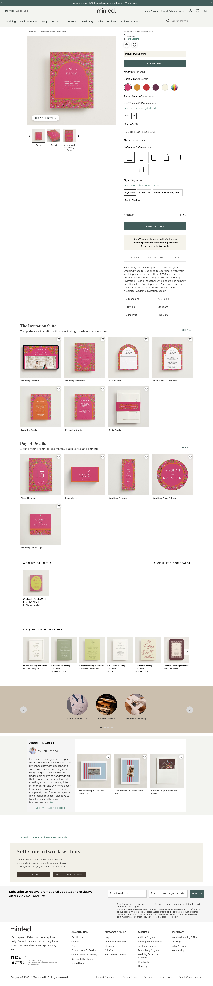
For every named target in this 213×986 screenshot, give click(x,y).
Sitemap (148, 977)
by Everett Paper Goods (89, 668)
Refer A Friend (179, 945)
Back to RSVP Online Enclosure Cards (47, 31)
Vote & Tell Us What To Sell (69, 874)
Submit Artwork (169, 11)
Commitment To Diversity (84, 954)
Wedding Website (30, 380)
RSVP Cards (115, 380)
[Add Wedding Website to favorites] (59, 339)
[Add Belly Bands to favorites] (146, 389)
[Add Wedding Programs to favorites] (146, 457)
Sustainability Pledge (82, 958)
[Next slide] (78, 136)
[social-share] (126, 45)
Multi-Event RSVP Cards (165, 380)
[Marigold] (137, 87)
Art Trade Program (147, 945)
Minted (24, 837)
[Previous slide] (29, 136)
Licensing (143, 966)
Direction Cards (29, 430)
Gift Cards (110, 950)
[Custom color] (174, 87)
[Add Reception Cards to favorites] (103, 389)
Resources (178, 932)
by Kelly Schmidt (58, 671)
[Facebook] (13, 957)
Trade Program (151, 11)
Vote (181, 11)
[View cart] (205, 11)
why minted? (155, 257)
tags (176, 257)
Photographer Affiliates (150, 941)
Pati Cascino (133, 39)
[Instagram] (25, 957)
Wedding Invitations (75, 380)
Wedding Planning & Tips (184, 937)
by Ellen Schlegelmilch (33, 668)
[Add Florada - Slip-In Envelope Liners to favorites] (181, 757)
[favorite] (134, 45)
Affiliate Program (147, 937)
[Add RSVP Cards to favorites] (146, 339)
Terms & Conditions (105, 977)
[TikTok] (21, 957)
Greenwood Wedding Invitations (60, 667)
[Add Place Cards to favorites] (103, 457)
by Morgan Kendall (31, 604)
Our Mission (77, 937)
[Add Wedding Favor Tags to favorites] (59, 506)
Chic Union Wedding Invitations (116, 667)
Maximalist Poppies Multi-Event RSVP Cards (34, 600)
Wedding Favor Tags (31, 547)
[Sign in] (190, 11)
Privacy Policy (130, 977)
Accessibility (165, 977)
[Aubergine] (156, 87)
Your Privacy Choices (115, 954)
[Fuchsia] (128, 87)
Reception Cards (73, 430)
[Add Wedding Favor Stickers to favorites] (190, 457)
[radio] (127, 115)
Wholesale (143, 961)
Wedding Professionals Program (149, 956)
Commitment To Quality (83, 950)
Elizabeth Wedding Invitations (143, 667)
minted (9, 11)
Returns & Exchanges (115, 941)
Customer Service (115, 932)
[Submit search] (168, 21)
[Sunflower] (165, 87)
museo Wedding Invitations (35, 665)
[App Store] (18, 964)
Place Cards (71, 498)
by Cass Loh (112, 671)
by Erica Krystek (171, 668)
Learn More (33, 874)
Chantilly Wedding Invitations (176, 665)
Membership (178, 950)
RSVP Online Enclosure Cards (50, 837)
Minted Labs (77, 963)
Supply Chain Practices (190, 977)
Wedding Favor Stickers (165, 498)
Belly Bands (115, 430)
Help (107, 937)
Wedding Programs (118, 498)
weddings (22, 11)
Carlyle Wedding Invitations (91, 665)
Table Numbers (28, 498)
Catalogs (176, 941)
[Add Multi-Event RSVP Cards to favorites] (190, 339)
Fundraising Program (149, 950)
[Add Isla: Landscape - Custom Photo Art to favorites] (108, 757)
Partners (143, 932)
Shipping (109, 945)
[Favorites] (197, 11)
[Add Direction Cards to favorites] (59, 389)
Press (74, 945)
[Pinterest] (17, 957)
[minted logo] (106, 10)
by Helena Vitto (142, 671)
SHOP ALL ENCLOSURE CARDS (172, 563)
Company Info (79, 932)
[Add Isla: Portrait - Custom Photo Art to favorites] (145, 757)
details (134, 257)
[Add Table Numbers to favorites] (59, 457)
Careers (75, 941)
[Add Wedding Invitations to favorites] (103, 339)
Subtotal (129, 215)
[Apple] (146, 87)
